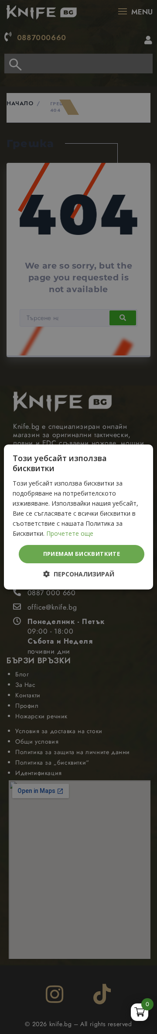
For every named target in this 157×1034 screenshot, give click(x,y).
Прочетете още (69, 533)
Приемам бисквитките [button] (81, 554)
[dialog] (78, 517)
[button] (78, 574)
